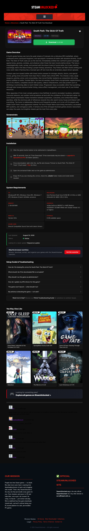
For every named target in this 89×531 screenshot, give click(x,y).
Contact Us (58, 522)
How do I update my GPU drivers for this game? (24, 282)
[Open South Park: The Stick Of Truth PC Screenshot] (25, 128)
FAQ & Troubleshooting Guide (44, 298)
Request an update (33, 243)
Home (7, 23)
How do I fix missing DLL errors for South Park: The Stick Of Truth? (30, 267)
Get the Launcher (72, 252)
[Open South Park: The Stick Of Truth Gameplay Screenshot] (64, 128)
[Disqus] (44, 432)
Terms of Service (48, 522)
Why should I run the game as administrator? (23, 277)
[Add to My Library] (79, 31)
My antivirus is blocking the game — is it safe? (23, 292)
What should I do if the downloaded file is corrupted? (26, 272)
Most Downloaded (50, 519)
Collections (61, 519)
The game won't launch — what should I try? (23, 287)
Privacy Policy (37, 522)
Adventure (15, 23)
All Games (41, 519)
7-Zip (28, 165)
